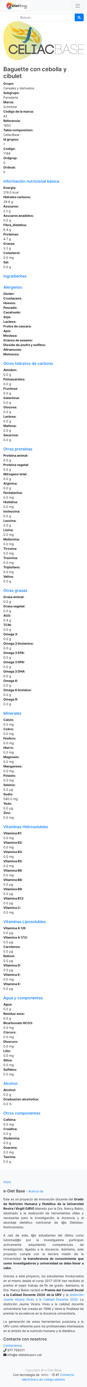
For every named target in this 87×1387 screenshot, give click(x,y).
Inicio (7, 1182)
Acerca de (35, 1191)
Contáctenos (12, 1345)
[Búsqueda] (79, 17)
